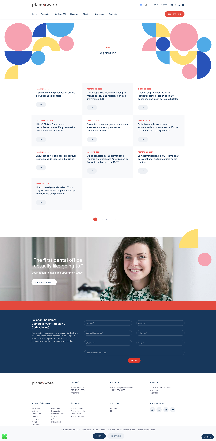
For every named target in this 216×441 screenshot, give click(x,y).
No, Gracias (116, 436)
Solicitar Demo (174, 14)
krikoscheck (56, 422)
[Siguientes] (120, 219)
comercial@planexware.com (122, 387)
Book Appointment (44, 282)
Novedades (99, 14)
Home (34, 14)
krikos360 (36, 408)
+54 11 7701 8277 (160, 5)
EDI (111, 411)
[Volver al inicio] (44, 4)
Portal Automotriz (78, 416)
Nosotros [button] (74, 14)
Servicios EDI (60, 14)
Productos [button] (45, 14)
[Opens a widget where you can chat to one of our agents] (207, 437)
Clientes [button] (86, 14)
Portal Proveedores (79, 411)
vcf (52, 419)
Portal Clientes (77, 408)
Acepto (99, 436)
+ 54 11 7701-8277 (117, 390)
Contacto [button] (113, 14)
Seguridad (154, 393)
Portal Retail (76, 414)
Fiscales (113, 408)
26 (116, 219)
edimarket (55, 408)
